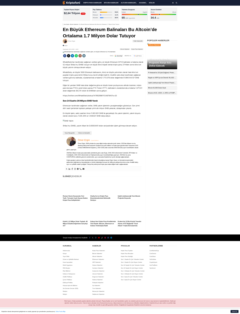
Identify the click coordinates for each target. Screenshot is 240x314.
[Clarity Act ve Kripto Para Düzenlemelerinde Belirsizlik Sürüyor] (103, 186)
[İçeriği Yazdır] (84, 55)
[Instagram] (75, 169)
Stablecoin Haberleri (224, 45)
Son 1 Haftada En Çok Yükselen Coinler (133, 271)
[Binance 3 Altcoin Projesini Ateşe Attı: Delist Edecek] (162, 44)
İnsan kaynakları (68, 262)
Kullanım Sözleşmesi (69, 274)
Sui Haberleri (96, 285)
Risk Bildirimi (66, 271)
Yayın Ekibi (66, 256)
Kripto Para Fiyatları (127, 250)
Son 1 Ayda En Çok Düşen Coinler (131, 279)
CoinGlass (153, 256)
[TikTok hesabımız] (102, 238)
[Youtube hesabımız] (99, 238)
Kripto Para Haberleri (224, 19)
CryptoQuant (153, 262)
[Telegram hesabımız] (111, 238)
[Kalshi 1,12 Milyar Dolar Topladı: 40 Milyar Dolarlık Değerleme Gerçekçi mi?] (75, 212)
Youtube (229, 70)
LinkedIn (229, 86)
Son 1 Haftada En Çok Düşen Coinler (132, 274)
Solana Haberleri (223, 34)
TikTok (229, 75)
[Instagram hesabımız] (95, 238)
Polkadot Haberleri (97, 282)
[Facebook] (72, 169)
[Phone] (81, 169)
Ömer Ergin (71, 41)
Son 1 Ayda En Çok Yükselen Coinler (132, 277)
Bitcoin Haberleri (223, 23)
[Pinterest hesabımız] (105, 238)
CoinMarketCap (154, 250)
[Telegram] (78, 169)
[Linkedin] (69, 169)
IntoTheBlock (153, 265)
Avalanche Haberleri (98, 271)
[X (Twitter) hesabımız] (228, 59)
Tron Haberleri (96, 288)
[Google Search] (118, 55)
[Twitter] (67, 169)
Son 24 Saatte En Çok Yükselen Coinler (132, 265)
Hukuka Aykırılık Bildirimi (70, 285)
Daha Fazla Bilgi (60, 311)
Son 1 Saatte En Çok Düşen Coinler (131, 262)
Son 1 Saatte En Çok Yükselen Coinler (132, 259)
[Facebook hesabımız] (89, 238)
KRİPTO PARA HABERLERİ (92, 3)
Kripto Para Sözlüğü (127, 256)
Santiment (153, 268)
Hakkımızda (66, 250)
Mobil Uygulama (67, 265)
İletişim (65, 294)
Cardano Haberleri (97, 268)
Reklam (65, 291)
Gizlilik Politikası (67, 277)
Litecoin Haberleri (97, 274)
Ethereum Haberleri (224, 30)
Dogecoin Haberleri (98, 277)
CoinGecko (153, 253)
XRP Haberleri (222, 38)
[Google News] (137, 55)
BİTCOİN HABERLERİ (111, 3)
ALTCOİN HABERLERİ (128, 3)
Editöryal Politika (68, 282)
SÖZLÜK (152, 3)
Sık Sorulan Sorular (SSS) (70, 288)
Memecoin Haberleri (224, 42)
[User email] (83, 169)
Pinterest (229, 80)
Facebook (228, 54)
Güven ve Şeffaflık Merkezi (71, 259)
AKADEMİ (142, 3)
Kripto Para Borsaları (127, 253)
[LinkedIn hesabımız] (108, 238)
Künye (65, 253)
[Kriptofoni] (71, 4)
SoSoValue (153, 259)
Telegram (229, 91)
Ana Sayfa (223, 10)
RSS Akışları (66, 268)
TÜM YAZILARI (137, 41)
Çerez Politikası (67, 279)
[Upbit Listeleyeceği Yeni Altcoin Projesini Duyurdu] (130, 186)
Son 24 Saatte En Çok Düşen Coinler (132, 268)
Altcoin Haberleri (223, 27)
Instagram (228, 65)
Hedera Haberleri (97, 279)
